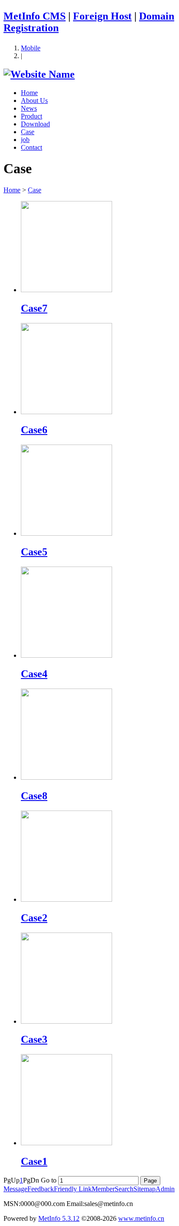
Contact (31, 147)
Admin (165, 1189)
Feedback (40, 1189)
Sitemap (144, 1189)
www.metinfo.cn (141, 1218)
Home (29, 92)
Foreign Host (102, 16)
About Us (34, 100)
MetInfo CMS (34, 16)
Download (35, 124)
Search (124, 1189)
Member (103, 1189)
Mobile (30, 48)
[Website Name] (39, 74)
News (29, 108)
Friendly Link (73, 1189)
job (25, 139)
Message (15, 1189)
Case (27, 131)
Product (31, 116)
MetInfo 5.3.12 (59, 1218)
